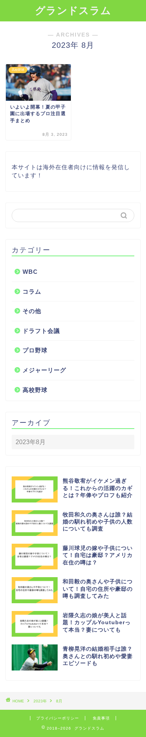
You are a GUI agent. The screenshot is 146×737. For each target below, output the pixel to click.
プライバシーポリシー (57, 718)
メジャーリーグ (44, 370)
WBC (30, 271)
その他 (32, 311)
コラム (32, 291)
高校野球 (35, 390)
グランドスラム (73, 10)
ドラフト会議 (41, 330)
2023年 (40, 701)
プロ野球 (35, 350)
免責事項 (101, 718)
